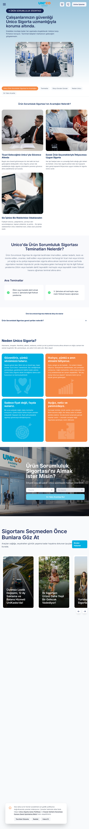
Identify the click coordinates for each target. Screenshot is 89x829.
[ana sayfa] (44, 4)
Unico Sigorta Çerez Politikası (30, 812)
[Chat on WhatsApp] (76, 816)
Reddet (35, 819)
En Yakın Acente (9, 93)
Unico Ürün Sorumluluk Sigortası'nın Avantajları (19, 88)
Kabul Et (46, 819)
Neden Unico (76, 88)
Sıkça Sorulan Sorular (60, 88)
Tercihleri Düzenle (22, 819)
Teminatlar (44, 88)
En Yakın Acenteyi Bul (55, 497)
